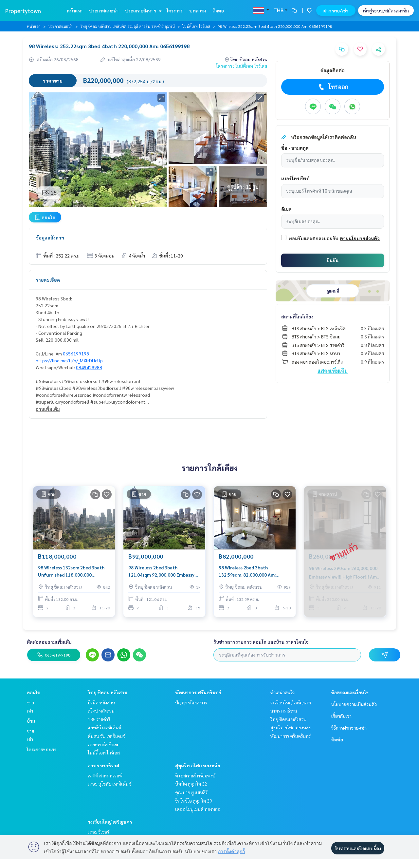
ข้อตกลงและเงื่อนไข (350, 692)
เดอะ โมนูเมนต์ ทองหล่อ (197, 809)
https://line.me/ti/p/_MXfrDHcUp (69, 360)
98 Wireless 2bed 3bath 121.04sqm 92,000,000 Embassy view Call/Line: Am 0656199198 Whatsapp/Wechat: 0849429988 (162, 571)
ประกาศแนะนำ (103, 10)
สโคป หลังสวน (101, 711)
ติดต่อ (218, 10)
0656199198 (76, 353)
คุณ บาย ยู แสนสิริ (191, 792)
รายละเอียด (48, 280)
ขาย (30, 702)
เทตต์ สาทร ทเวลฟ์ (105, 775)
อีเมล (286, 209)
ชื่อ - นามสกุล (295, 148)
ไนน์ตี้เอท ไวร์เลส (196, 26)
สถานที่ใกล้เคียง (297, 316)
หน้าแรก (74, 10)
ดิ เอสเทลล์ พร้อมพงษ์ (195, 775)
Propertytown (23, 10)
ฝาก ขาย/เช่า (335, 10)
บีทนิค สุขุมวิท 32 (191, 784)
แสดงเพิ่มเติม (333, 370)
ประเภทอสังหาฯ (141, 10)
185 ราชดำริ (99, 719)
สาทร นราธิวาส (103, 765)
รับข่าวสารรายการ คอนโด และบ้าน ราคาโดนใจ (261, 642)
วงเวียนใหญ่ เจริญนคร (110, 822)
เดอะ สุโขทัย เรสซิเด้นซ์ (109, 784)
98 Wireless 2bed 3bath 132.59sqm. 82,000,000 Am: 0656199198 (247, 571)
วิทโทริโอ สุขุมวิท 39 (193, 801)
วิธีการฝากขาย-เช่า (349, 728)
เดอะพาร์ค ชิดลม (103, 744)
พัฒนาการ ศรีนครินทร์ (198, 692)
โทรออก (338, 86)
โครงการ (175, 10)
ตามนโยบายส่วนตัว (360, 238)
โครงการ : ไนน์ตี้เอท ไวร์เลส (241, 66)
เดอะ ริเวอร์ (98, 832)
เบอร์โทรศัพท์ (295, 178)
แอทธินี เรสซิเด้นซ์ (104, 727)
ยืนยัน (332, 260)
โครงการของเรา (41, 749)
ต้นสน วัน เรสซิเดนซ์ (106, 736)
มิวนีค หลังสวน (101, 702)
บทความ (197, 10)
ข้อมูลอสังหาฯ (50, 237)
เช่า (30, 711)
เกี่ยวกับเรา (341, 716)
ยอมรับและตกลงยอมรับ (313, 238)
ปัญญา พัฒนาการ (191, 702)
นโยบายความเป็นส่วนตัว (354, 704)
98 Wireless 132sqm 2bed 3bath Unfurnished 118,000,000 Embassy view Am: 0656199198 (71, 571)
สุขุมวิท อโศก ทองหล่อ (197, 765)
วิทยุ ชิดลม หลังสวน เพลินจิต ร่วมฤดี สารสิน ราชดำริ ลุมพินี (127, 26)
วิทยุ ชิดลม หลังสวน (107, 692)
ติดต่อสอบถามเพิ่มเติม (49, 642)
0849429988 (89, 367)
